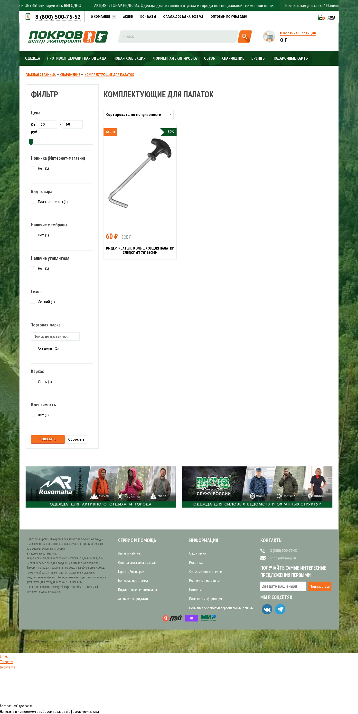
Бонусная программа (133, 580)
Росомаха (196, 562)
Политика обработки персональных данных (221, 607)
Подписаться (320, 586)
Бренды (258, 58)
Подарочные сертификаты (137, 589)
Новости (195, 589)
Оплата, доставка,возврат (137, 562)
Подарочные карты (291, 58)
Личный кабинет (130, 553)
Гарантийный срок (131, 571)
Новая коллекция (129, 58)
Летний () (46, 301)
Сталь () (45, 381)
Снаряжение (233, 58)
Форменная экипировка (175, 58)
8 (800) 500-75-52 (284, 550)
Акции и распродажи (133, 598)
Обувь (209, 58)
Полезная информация (205, 598)
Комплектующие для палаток (109, 75)
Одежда (32, 58)
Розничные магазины (204, 580)
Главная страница (41, 75)
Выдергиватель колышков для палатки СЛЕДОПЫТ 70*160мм (140, 250)
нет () (43, 415)
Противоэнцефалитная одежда (76, 58)
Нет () (43, 168)
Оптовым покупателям (205, 571)
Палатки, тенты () (53, 201)
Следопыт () (48, 348)
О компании (197, 553)
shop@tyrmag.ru (283, 558)
